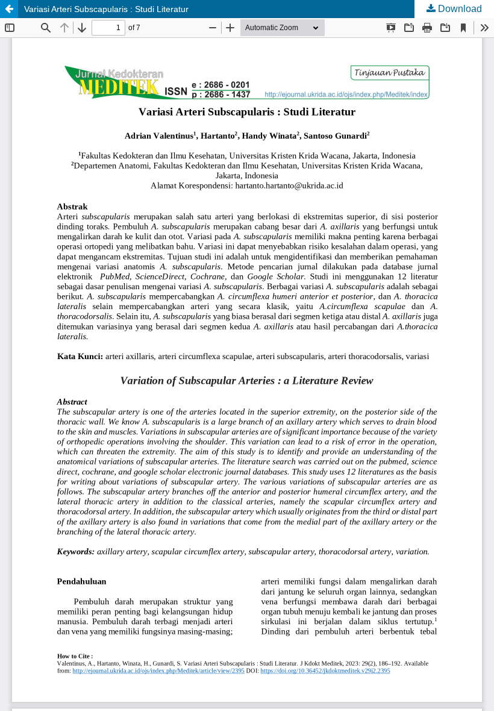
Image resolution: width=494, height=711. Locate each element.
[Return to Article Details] (9, 9)
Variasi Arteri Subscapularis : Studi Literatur (106, 9)
